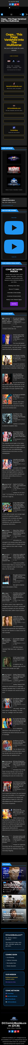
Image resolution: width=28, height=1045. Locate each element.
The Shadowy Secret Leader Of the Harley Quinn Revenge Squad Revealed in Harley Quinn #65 (19, 434)
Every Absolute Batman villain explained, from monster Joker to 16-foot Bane (12, 886)
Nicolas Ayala (17, 419)
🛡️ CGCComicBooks (11, 1002)
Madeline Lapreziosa (18, 680)
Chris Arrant (16, 724)
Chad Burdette (17, 439)
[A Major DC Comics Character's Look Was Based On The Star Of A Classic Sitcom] (7, 621)
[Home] (2, 14)
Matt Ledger (17, 397)
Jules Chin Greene (18, 580)
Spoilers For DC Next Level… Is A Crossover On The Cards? (19, 486)
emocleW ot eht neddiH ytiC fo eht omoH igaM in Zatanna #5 (19, 461)
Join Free (14, 303)
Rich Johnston (17, 488)
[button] (20, 14)
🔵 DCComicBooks (10, 999)
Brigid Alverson (17, 322)
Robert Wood (17, 378)
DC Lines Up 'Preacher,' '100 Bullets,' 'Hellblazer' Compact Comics (19, 320)
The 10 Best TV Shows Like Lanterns (13, 914)
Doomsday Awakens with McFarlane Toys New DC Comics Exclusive (19, 838)
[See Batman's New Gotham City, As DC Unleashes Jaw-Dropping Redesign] (7, 418)
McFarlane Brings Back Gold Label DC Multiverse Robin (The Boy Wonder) (19, 763)
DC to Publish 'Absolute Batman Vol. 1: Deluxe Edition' (18, 640)
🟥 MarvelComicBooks (11, 996)
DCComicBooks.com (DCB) (14, 1024)
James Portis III (17, 745)
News (5, 868)
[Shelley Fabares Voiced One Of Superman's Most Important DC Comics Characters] (7, 679)
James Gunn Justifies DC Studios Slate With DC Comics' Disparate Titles (19, 556)
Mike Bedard (17, 339)
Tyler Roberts (17, 765)
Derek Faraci (17, 660)
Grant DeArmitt (17, 359)
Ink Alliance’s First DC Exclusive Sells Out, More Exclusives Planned (19, 742)
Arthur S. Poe (17, 600)
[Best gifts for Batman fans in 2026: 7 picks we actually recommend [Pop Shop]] (7, 579)
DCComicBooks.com (19, 875)
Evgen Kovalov (17, 536)
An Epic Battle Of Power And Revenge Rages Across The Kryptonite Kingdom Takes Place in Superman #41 (19, 505)
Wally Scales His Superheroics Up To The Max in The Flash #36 (19, 811)
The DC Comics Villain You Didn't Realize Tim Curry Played (18, 336)
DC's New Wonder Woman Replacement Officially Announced (18, 376)
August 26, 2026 (8, 875)
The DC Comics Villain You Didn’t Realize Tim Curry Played (13, 871)
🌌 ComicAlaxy (9, 993)
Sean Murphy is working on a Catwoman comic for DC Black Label (19, 357)
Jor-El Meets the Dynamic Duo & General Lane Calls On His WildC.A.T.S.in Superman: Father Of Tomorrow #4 (19, 784)
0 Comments (8, 877)
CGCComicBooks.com (7, 205)
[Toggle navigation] (11, 14)
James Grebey (17, 622)
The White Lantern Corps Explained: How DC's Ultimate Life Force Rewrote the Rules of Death (19, 595)
